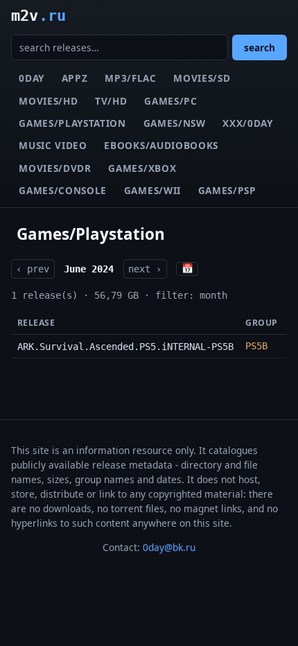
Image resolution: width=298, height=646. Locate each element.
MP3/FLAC (130, 78)
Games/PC (170, 100)
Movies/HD (48, 100)
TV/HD (111, 100)
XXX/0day (247, 123)
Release (36, 323)
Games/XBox (142, 168)
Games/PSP (227, 190)
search (259, 47)
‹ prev (32, 268)
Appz (75, 78)
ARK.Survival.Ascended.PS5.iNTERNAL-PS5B (125, 346)
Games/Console (63, 190)
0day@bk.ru (169, 547)
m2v (38, 15)
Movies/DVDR (55, 168)
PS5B (256, 345)
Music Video (53, 145)
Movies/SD (201, 78)
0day (31, 78)
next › (144, 268)
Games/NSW (174, 123)
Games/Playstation (72, 123)
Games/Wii (152, 190)
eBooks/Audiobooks (161, 145)
